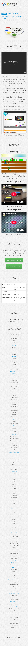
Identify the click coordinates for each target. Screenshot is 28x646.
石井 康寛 (14, 606)
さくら (14, 591)
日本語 (4, 19)
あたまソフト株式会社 (14, 452)
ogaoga (14, 560)
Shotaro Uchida (14, 601)
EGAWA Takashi (14, 393)
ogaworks (14, 455)
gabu (14, 378)
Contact (18, 16)
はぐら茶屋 (14, 532)
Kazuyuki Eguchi (14, 434)
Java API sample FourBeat (14, 266)
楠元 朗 (14, 345)
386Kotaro (14, 471)
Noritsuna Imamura (14, 593)
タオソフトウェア (14, 371)
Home (4, 13)
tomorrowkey (14, 352)
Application (16, 13)
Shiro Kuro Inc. (14, 426)
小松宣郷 (14, 356)
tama (14, 367)
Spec (13, 16)
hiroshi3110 (14, 562)
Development (6, 16)
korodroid (14, 567)
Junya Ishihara (14, 508)
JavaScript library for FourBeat (14, 260)
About (9, 13)
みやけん (14, 419)
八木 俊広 (14, 373)
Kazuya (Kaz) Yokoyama (14, 580)
